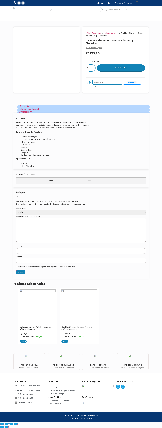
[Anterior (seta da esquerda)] (2, 427)
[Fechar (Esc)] (2, 424)
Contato (79, 10)
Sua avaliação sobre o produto (28, 216)
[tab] (83, 106)
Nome (19, 247)
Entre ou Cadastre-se (105, 3)
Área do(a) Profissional (124, 3)
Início (42, 10)
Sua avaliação (22, 209)
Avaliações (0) (25, 111)
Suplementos (53, 10)
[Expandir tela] (11, 424)
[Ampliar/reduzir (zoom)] (16, 424)
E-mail (19, 257)
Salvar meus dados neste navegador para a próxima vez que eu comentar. (47, 267)
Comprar (121, 67)
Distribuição (67, 10)
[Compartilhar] (7, 424)
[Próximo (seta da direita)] (7, 427)
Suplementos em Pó (111, 33)
